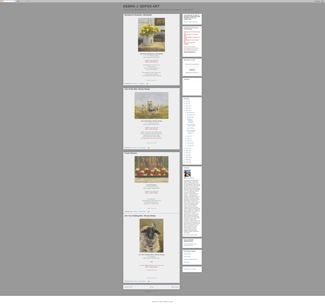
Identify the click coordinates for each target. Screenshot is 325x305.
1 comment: (142, 83)
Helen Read (187, 256)
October (189, 117)
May (188, 138)
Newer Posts (128, 287)
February (189, 143)
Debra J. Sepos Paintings (190, 22)
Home (152, 287)
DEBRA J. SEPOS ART (141, 6)
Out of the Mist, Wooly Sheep (137, 89)
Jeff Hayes (186, 262)
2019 (187, 101)
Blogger (171, 301)
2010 (187, 155)
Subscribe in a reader (190, 269)
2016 (187, 106)
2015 (187, 108)
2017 (187, 103)
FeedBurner (195, 72)
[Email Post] (147, 83)
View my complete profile (190, 234)
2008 (187, 159)
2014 (187, 110)
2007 (187, 162)
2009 (187, 157)
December (190, 112)
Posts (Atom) (155, 291)
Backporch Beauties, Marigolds (138, 15)
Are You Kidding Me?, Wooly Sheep (140, 216)
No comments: (142, 147)
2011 (187, 152)
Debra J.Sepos (190, 178)
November (190, 115)
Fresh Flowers (131, 153)
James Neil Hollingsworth (190, 259)
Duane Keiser (187, 253)
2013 (187, 148)
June (188, 136)
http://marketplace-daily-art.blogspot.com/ (190, 244)
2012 (187, 150)
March (189, 140)
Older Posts (174, 287)
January (189, 145)
